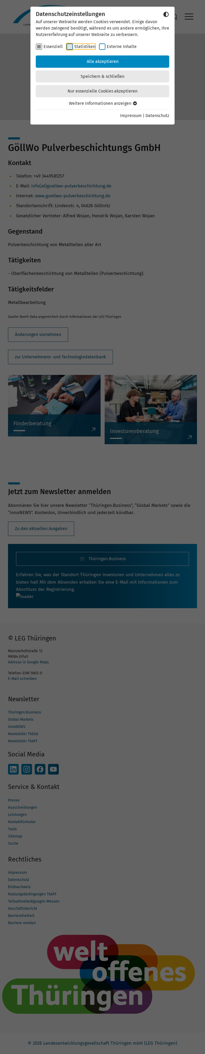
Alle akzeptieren (103, 61)
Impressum (131, 115)
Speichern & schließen (102, 76)
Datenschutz (157, 115)
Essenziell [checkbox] (53, 46)
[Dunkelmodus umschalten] (166, 14)
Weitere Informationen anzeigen (100, 103)
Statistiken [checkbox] (84, 46)
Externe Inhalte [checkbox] (122, 46)
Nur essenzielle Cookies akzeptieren (102, 91)
